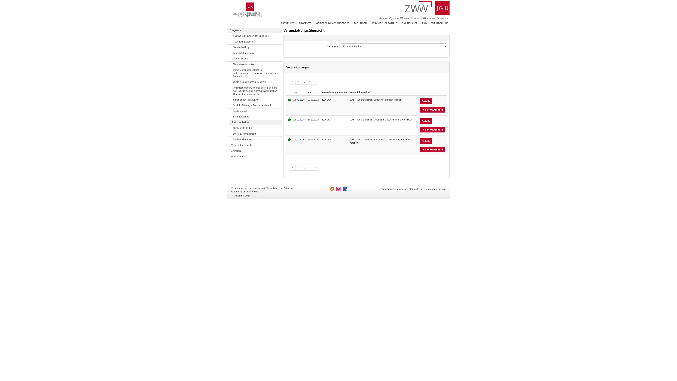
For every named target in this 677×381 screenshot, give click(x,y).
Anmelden (236, 151)
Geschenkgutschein (243, 41)
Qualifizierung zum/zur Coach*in (249, 82)
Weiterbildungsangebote (332, 23)
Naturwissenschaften (243, 64)
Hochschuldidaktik (242, 128)
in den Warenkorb (432, 109)
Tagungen (360, 23)
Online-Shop (410, 23)
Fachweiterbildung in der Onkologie (251, 36)
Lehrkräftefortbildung (243, 53)
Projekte (305, 23)
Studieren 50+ (240, 111)
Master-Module (240, 58)
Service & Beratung (384, 23)
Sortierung (332, 46)
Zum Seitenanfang (435, 189)
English (444, 19)
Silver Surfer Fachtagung (245, 99)
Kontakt (431, 19)
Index (406, 19)
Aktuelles (287, 23)
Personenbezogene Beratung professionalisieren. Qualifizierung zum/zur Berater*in (254, 73)
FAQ (424, 23)
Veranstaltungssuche (242, 145)
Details (426, 101)
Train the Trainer (240, 122)
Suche (396, 19)
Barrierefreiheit (416, 189)
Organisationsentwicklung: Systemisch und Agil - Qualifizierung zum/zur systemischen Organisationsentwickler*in (255, 91)
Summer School (241, 116)
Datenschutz (387, 189)
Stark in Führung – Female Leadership (252, 105)
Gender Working (241, 47)
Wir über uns (440, 23)
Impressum (401, 189)
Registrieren (237, 156)
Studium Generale (242, 139)
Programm (236, 30)
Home (385, 19)
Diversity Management (244, 133)
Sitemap (418, 19)
